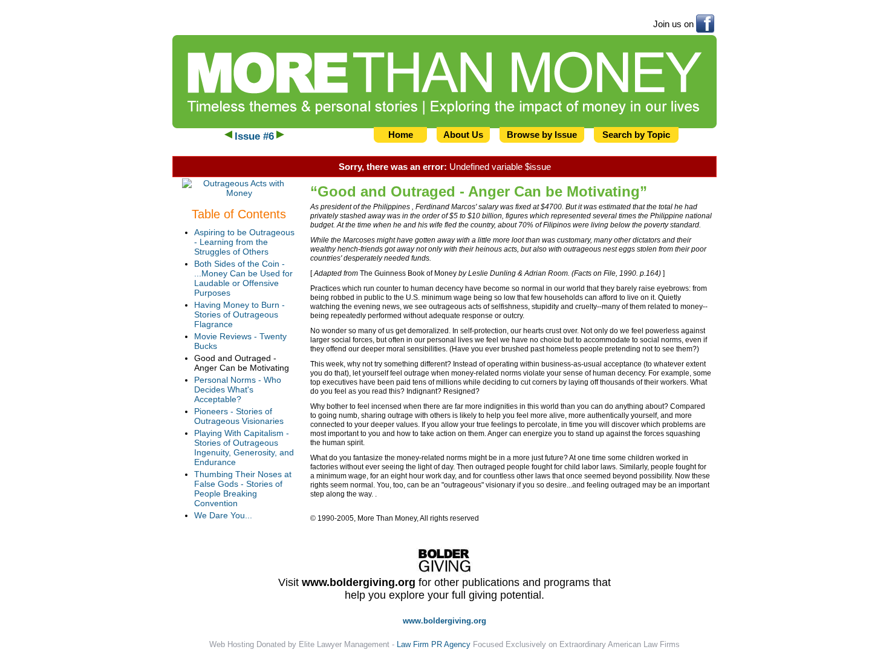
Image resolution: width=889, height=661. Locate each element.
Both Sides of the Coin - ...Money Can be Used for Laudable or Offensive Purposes (243, 278)
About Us (463, 134)
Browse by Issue (542, 134)
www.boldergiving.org (358, 582)
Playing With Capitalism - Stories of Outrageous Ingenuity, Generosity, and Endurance (244, 447)
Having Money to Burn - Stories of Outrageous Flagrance (239, 314)
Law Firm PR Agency (434, 644)
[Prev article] (228, 136)
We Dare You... (223, 515)
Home (400, 134)
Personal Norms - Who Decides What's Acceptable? (237, 389)
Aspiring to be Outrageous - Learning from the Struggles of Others (244, 241)
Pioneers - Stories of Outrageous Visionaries (239, 416)
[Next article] (280, 136)
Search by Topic (636, 134)
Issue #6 (254, 136)
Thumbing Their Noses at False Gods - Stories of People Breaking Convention (242, 488)
